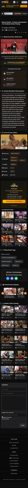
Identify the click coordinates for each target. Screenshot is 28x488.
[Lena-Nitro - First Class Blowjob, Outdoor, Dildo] (20, 226)
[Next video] (25, 293)
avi (11, 171)
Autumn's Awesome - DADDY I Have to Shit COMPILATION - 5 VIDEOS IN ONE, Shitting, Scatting (20, 375)
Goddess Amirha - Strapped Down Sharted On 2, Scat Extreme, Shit (7, 345)
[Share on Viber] (12, 278)
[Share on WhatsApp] (16, 278)
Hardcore (13, 157)
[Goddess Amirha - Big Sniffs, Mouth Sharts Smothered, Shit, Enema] (20, 354)
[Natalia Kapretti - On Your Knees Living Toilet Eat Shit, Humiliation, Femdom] (7, 226)
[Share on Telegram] (7, 278)
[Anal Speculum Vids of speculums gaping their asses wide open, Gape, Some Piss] (10, 291)
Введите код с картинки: (8, 412)
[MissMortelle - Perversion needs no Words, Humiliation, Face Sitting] (20, 339)
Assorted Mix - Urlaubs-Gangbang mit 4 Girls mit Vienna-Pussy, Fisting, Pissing (7, 244)
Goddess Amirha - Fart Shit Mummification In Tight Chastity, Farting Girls (20, 330)
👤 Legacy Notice (14, 448)
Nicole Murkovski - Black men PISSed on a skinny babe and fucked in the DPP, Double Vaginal (20, 244)
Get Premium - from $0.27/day (14, 201)
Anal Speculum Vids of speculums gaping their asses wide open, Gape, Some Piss (9, 297)
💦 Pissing (13, 160)
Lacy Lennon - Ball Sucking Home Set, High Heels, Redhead (7, 360)
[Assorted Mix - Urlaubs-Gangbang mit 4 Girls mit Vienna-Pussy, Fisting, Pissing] (7, 238)
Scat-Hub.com (8, 13)
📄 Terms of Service (14, 458)
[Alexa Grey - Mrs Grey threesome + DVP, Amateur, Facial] (7, 214)
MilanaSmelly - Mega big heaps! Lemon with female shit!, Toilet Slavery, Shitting (7, 375)
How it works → (14, 205)
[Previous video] (2, 293)
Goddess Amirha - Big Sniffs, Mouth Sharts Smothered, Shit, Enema (20, 360)
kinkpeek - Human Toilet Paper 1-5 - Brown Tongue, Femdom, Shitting (7, 314)
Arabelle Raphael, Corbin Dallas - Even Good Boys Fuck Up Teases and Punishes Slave (7, 330)
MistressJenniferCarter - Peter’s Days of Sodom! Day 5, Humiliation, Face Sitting (20, 220)
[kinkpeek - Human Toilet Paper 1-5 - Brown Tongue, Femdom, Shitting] (7, 309)
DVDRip (12, 164)
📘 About (14, 445)
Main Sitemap (14, 473)
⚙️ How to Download (14, 442)
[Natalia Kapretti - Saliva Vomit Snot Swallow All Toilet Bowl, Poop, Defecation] (20, 309)
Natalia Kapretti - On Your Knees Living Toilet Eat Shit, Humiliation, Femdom (7, 232)
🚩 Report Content (14, 466)
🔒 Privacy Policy (14, 455)
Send (23, 425)
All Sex (21, 160)
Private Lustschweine (8, 257)
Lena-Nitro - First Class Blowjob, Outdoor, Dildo (19, 232)
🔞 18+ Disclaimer (14, 460)
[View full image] (14, 141)
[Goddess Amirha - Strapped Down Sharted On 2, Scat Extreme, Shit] (7, 339)
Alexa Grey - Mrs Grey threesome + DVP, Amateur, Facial (7, 220)
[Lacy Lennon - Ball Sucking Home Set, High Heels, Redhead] (7, 354)
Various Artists (14, 153)
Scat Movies (18, 13)
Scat (3, 99)
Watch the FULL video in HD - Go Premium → (14, 58)
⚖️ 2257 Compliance (14, 463)
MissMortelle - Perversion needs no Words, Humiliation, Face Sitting (20, 345)
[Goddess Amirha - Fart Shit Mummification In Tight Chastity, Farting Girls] (20, 324)
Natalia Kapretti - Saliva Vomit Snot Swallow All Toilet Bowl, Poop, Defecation (20, 314)
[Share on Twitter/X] (20, 278)
